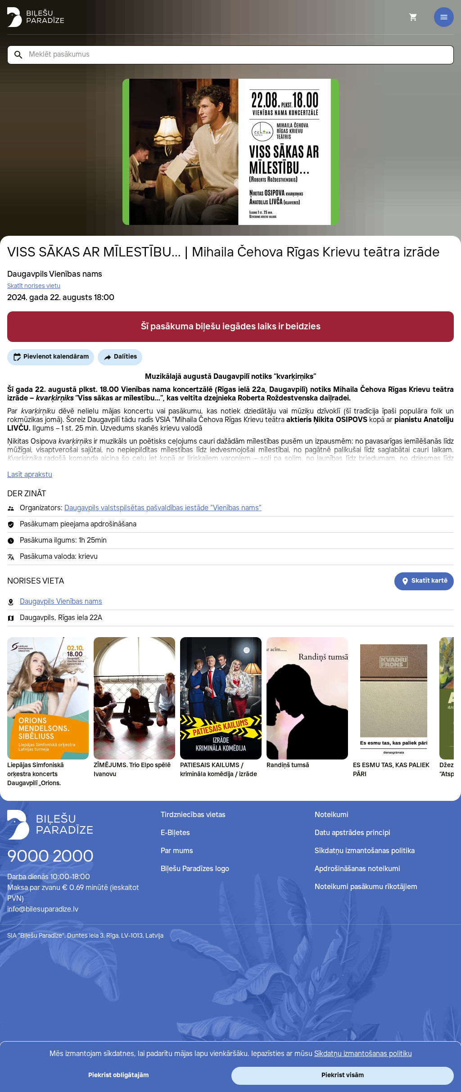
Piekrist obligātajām (118, 1075)
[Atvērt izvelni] (444, 17)
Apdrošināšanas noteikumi (357, 869)
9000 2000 (50, 857)
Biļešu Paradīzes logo (195, 869)
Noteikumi (331, 815)
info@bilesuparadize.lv (42, 909)
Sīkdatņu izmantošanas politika (365, 851)
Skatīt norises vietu (33, 286)
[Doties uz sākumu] (50, 825)
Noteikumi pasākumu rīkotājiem (366, 887)
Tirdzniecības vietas (193, 815)
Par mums (177, 851)
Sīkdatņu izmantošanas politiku (363, 1054)
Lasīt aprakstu (29, 475)
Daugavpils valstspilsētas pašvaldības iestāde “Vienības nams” (163, 508)
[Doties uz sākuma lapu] (35, 17)
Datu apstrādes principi (352, 833)
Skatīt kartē (429, 581)
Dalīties (125, 357)
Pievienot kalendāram (56, 357)
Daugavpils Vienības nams (61, 601)
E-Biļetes (175, 833)
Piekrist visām (342, 1075)
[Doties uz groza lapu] (401, 17)
